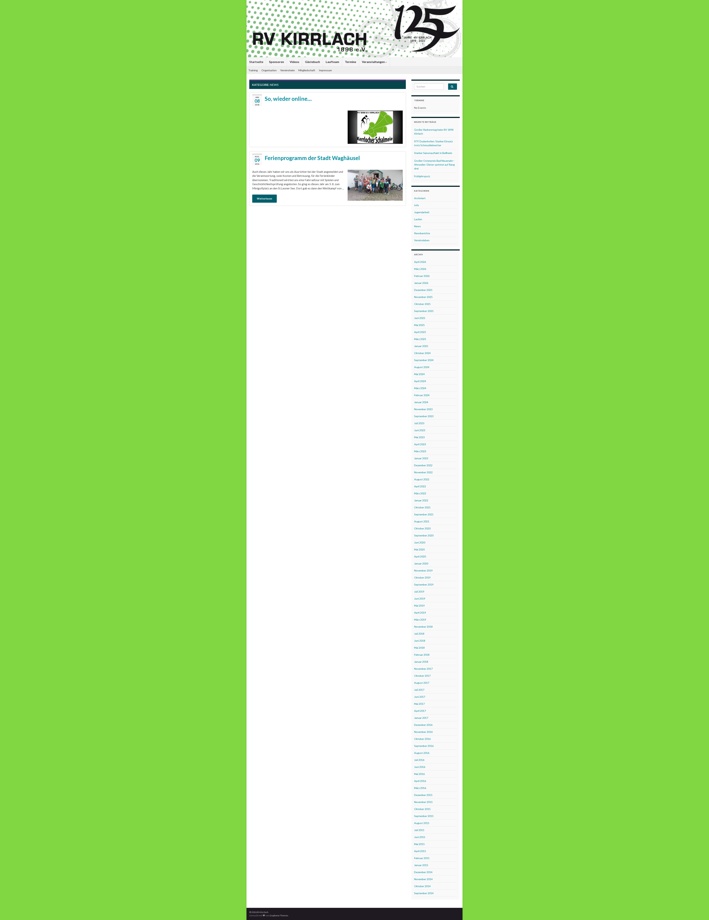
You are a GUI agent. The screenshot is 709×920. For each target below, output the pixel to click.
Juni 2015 (419, 837)
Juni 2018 (419, 640)
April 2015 (420, 851)
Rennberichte (422, 233)
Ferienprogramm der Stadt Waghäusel (312, 158)
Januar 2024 (421, 402)
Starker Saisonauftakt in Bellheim (433, 153)
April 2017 (420, 710)
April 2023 (420, 444)
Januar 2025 (421, 346)
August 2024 (421, 367)
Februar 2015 (421, 858)
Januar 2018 (421, 661)
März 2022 (420, 493)
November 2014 (423, 879)
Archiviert (420, 198)
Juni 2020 (419, 542)
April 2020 (420, 556)
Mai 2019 (419, 605)
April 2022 (420, 486)
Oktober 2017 (422, 675)
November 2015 (423, 802)
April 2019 (420, 612)
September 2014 (424, 893)
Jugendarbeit (421, 212)
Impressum (325, 70)
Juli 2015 (419, 830)
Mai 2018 (419, 647)
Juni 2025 (419, 318)
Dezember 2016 (423, 724)
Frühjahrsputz (422, 176)
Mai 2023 (419, 437)
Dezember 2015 (423, 795)
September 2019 (424, 584)
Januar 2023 (421, 458)
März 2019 (420, 619)
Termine (350, 61)
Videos (294, 61)
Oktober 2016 (422, 738)
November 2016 (423, 731)
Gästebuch (312, 61)
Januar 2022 (421, 500)
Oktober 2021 (422, 507)
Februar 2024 (421, 395)
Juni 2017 (419, 696)
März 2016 (420, 787)
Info (416, 205)
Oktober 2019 (422, 577)
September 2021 (424, 514)
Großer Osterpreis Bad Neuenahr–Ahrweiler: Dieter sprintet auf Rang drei (434, 164)
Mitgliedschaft (306, 70)
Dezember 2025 (423, 289)
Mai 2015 (419, 844)
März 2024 (420, 388)
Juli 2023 (419, 423)
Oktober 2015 (422, 809)
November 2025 (423, 296)
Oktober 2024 (422, 353)
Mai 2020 (419, 549)
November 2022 (423, 472)
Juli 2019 (419, 591)
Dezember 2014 (423, 872)
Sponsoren (276, 61)
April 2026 (420, 261)
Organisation (269, 70)
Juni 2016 (419, 766)
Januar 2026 (421, 282)
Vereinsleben (421, 240)
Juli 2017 (419, 689)
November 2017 (423, 668)
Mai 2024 (419, 374)
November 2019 (423, 570)
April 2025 (420, 332)
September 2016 (424, 745)
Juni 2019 (419, 598)
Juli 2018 (419, 633)
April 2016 (420, 780)
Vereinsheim (287, 70)
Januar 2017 (421, 717)
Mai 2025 (419, 325)
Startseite (256, 61)
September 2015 (424, 816)
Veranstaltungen (373, 61)
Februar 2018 (421, 654)
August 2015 (421, 823)
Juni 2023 (419, 430)
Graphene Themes (279, 915)
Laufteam (332, 61)
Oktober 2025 (422, 303)
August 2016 (421, 752)
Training (253, 70)
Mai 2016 (419, 773)
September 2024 (424, 360)
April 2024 (420, 381)
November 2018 (423, 626)
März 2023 (420, 451)
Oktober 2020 (422, 528)
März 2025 (420, 339)
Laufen (418, 219)
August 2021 (421, 521)
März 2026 (420, 268)
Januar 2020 (421, 563)
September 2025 (424, 311)
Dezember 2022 (423, 465)
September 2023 (424, 416)
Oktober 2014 (422, 886)
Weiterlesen (264, 198)
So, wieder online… (288, 98)
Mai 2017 (419, 703)
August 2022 (421, 479)
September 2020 (424, 535)
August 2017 (421, 682)
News (417, 226)
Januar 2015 (421, 865)
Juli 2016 (419, 759)
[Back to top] (700, 911)
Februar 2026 (421, 275)
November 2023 (423, 409)
